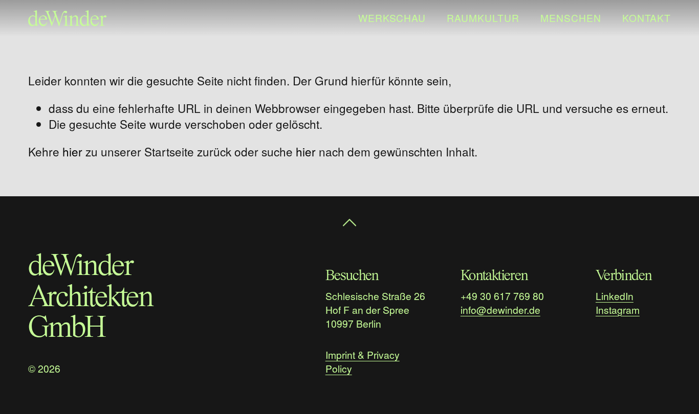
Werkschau (392, 18)
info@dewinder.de (500, 309)
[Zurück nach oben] (349, 220)
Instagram (618, 309)
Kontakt (646, 18)
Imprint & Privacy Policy (362, 361)
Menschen (570, 18)
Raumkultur (483, 18)
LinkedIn (615, 296)
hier (72, 151)
